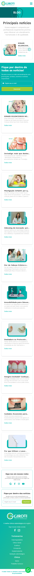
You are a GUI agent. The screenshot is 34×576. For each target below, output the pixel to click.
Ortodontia (17, 548)
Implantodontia (17, 551)
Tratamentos (17, 536)
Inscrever (17, 89)
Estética (17, 545)
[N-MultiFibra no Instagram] (19, 484)
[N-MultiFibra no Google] (11, 484)
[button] (28, 570)
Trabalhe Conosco (17, 564)
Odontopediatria (17, 540)
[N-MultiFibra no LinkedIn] (23, 484)
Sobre (17, 561)
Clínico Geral (17, 543)
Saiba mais (22, 56)
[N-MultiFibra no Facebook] (15, 484)
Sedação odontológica (17, 554)
